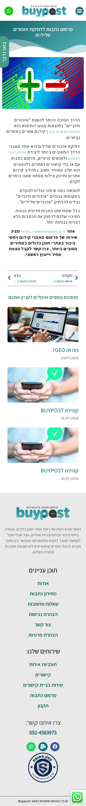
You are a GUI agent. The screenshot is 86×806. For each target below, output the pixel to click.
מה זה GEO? (65, 349)
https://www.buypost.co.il (43, 231)
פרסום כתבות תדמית (64, 131)
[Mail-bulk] (43, 746)
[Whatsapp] (31, 746)
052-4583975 (43, 732)
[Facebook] (55, 746)
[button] (79, 11)
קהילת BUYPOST (60, 410)
